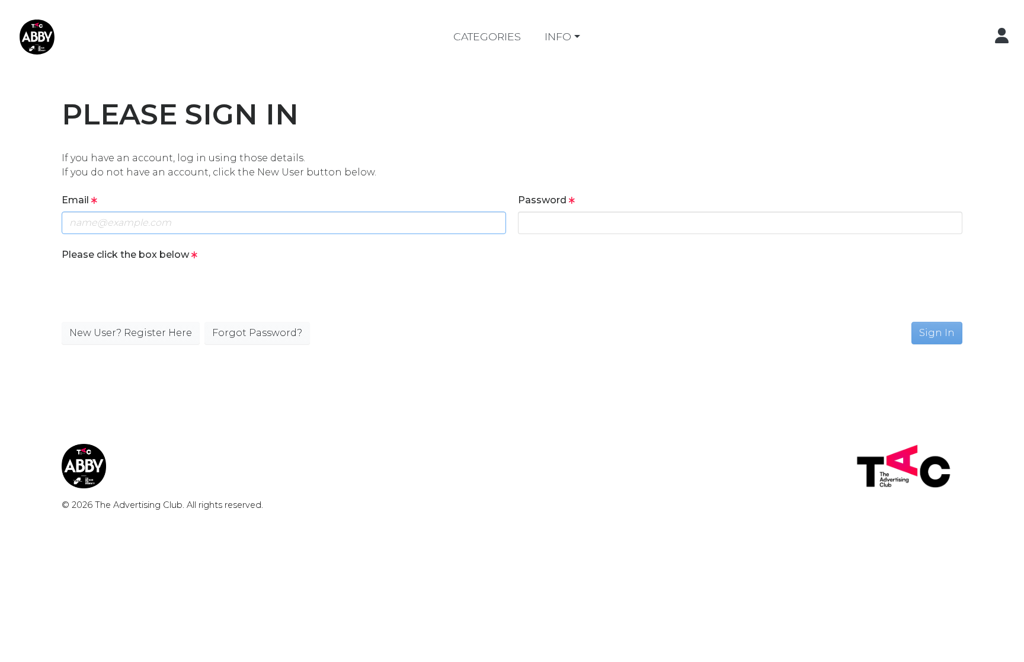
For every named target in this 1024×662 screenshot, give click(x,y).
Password (543, 200)
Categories (487, 36)
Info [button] (558, 36)
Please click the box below (126, 254)
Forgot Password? (257, 332)
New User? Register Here (130, 332)
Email (76, 200)
